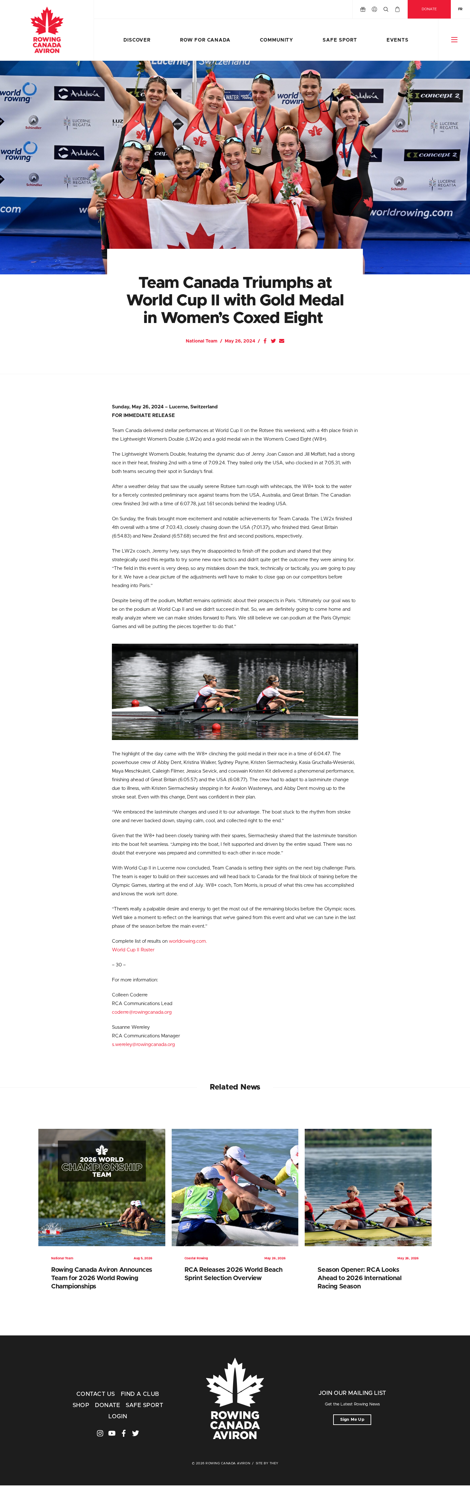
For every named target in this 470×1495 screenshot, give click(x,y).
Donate (429, 9)
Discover (137, 40)
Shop (81, 1405)
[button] (454, 40)
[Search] (386, 9)
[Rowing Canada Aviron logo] (235, 1399)
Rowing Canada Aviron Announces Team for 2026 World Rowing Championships (101, 1278)
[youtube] (111, 1433)
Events (398, 40)
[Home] (47, 30)
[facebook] (123, 1433)
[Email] (281, 340)
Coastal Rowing (196, 1258)
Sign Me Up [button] (352, 1420)
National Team (201, 341)
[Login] (374, 9)
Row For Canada (205, 40)
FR (460, 9)
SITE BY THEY (267, 1463)
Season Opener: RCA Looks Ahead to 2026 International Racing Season (359, 1278)
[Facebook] (265, 340)
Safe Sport (340, 40)
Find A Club (140, 1394)
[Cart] (397, 9)
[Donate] (363, 9)
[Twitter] (273, 340)
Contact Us (95, 1394)
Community (276, 40)
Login (117, 1417)
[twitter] (135, 1433)
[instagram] (100, 1433)
